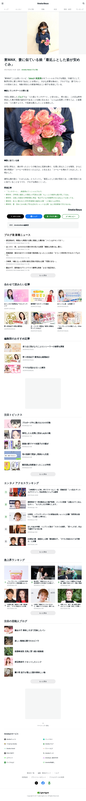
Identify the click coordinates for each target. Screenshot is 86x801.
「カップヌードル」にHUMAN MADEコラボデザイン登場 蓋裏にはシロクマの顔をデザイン (17, 583)
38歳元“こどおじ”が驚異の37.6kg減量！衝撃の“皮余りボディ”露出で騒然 (71, 582)
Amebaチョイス (11, 739)
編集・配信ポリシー (44, 773)
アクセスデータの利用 (56, 777)
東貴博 (38, 78)
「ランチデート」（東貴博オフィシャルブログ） (24, 191)
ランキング (79, 9)
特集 (43, 9)
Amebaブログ (49, 744)
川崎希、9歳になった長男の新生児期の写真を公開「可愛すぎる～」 (31, 261)
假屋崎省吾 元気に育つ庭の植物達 (29, 651)
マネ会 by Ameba (12, 744)
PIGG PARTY (10, 753)
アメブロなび (10, 762)
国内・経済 (67, 9)
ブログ (20, 97)
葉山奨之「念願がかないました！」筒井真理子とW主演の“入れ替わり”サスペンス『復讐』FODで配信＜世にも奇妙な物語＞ (44, 583)
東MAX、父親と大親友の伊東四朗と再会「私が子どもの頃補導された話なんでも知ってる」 (40, 198)
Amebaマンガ (49, 753)
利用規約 (25, 777)
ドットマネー (49, 739)
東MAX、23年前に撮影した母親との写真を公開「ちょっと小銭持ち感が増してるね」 (38, 194)
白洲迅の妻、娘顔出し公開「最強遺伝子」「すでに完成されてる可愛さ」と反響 (17, 606)
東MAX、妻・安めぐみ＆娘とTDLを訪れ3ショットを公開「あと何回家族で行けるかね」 (39, 204)
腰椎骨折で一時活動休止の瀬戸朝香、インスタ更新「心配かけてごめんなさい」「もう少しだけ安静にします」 (54, 503)
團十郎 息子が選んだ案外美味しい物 (30, 672)
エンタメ (18, 9)
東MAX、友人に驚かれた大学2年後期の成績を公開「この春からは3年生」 (34, 201)
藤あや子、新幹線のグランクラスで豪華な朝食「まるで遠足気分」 (31, 268)
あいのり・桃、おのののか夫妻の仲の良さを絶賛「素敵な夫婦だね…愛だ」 (34, 247)
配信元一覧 (30, 773)
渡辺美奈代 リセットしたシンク (28, 662)
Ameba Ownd (11, 748)
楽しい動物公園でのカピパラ (27, 640)
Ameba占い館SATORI (51, 758)
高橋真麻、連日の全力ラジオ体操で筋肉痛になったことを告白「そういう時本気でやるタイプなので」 (43, 254)
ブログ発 (31, 9)
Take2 (31, 78)
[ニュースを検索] (83, 3)
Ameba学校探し (50, 762)
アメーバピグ (49, 748)
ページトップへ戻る (43, 725)
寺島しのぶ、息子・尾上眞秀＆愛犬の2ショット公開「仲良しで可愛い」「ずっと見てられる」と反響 (71, 606)
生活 (55, 9)
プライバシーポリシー (38, 777)
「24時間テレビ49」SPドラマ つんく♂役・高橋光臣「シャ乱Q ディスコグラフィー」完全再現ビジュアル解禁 (54, 490)
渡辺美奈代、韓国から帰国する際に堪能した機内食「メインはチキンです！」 (35, 240)
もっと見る (43, 275)
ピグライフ (10, 758)
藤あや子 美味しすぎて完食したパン (30, 630)
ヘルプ (57, 773)
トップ (6, 9)
